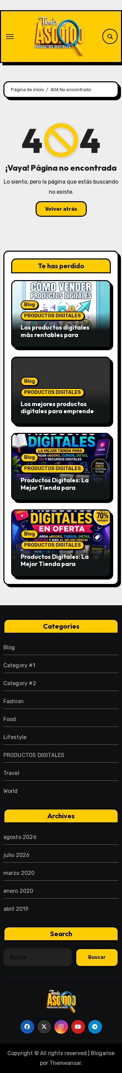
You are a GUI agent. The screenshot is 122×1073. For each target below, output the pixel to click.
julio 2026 (16, 855)
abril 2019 (16, 909)
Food (9, 719)
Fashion (13, 701)
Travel (11, 773)
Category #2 (19, 683)
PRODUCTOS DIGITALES (52, 316)
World (10, 791)
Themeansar (65, 1063)
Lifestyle (15, 737)
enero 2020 (18, 891)
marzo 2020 (19, 873)
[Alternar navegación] (9, 37)
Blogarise (103, 1053)
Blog (29, 305)
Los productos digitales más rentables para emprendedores (55, 334)
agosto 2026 (20, 837)
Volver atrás (61, 209)
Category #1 (19, 665)
